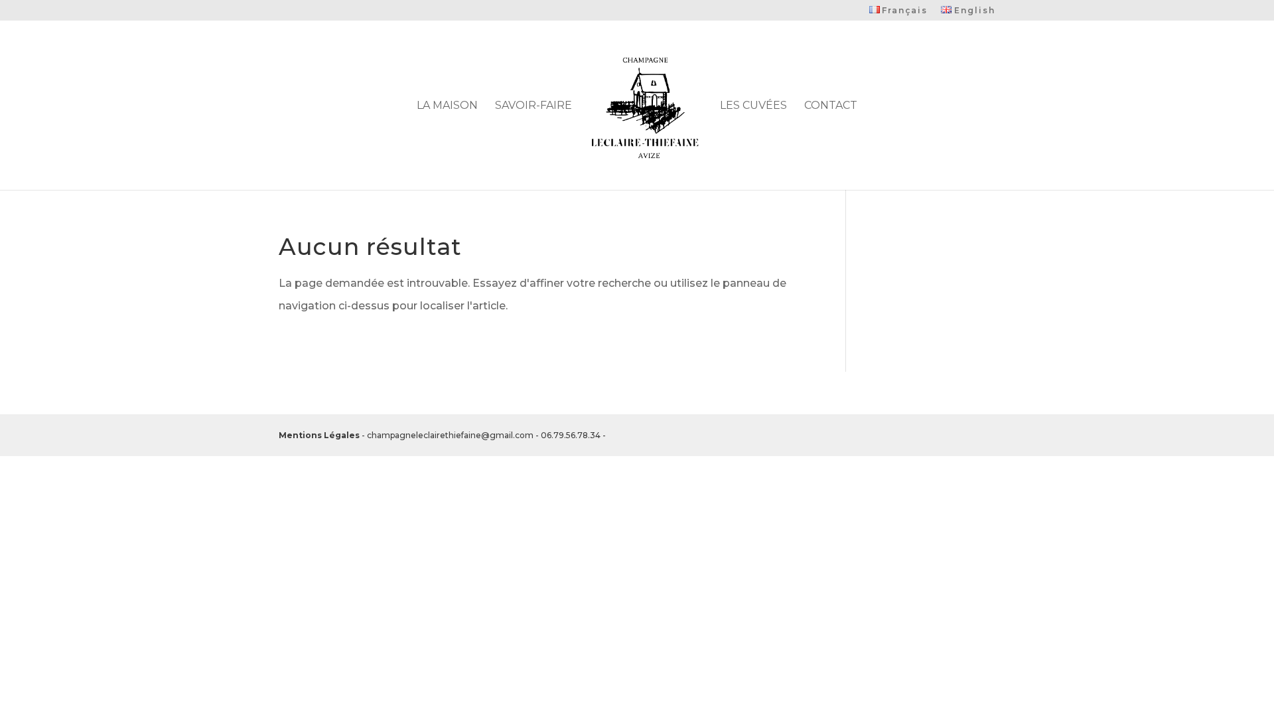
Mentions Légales (320, 392)
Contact (830, 106)
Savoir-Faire (533, 106)
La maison (447, 106)
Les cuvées (753, 106)
